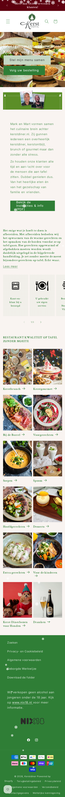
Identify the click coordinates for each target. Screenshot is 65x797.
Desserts (39, 527)
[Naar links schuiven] (24, 322)
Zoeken (12, 642)
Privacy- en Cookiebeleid (25, 651)
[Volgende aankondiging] (58, 5)
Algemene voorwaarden (24, 660)
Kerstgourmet (42, 389)
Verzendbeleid (50, 787)
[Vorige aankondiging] (7, 5)
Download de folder (21, 677)
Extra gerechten (14, 573)
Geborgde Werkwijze (21, 668)
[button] (8, 21)
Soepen (8, 481)
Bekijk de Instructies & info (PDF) (30, 206)
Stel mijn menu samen (27, 60)
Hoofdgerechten (14, 527)
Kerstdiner (30, 776)
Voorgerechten (43, 435)
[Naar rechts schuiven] (41, 322)
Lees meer (10, 266)
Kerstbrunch (12, 389)
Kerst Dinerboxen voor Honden (15, 624)
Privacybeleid (53, 781)
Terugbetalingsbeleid (29, 781)
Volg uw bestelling (24, 70)
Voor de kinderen (45, 573)
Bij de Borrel (11, 435)
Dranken (39, 622)
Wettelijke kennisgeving (46, 793)
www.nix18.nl (22, 702)
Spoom (37, 481)
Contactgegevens (19, 793)
